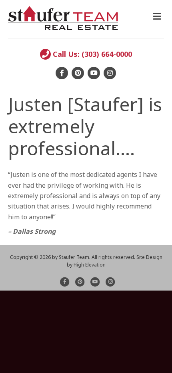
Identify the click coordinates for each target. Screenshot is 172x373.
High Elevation (90, 264)
